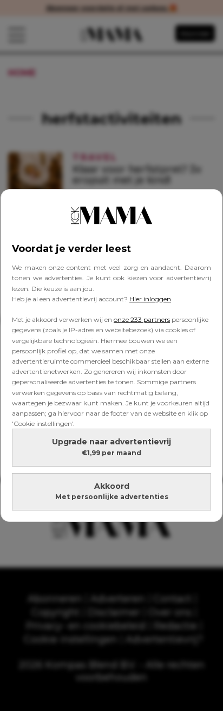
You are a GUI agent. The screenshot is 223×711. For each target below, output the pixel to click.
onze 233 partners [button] (142, 319)
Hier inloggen (150, 299)
